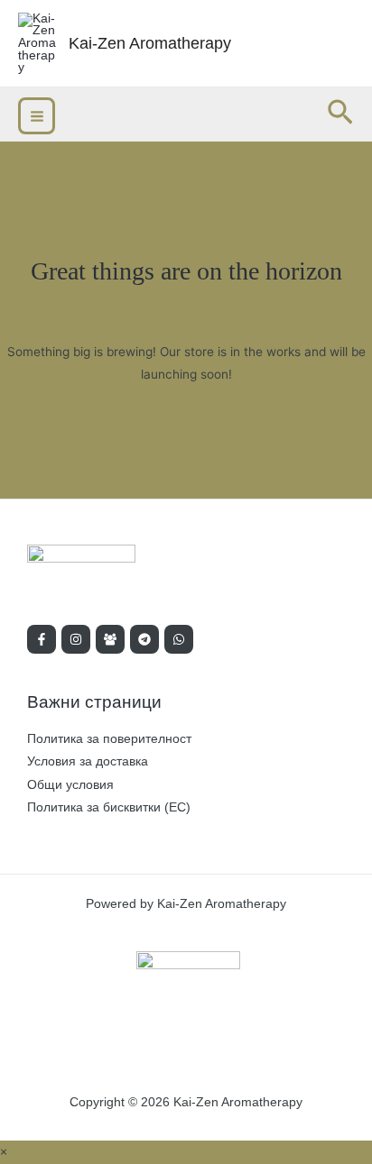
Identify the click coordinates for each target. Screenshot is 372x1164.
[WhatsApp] (178, 639)
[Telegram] (144, 639)
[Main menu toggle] (36, 115)
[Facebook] (41, 639)
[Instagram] (75, 639)
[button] (340, 114)
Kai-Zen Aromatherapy (150, 42)
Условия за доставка (87, 761)
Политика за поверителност (109, 739)
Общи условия (70, 785)
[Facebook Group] (110, 639)
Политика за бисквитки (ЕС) (109, 807)
